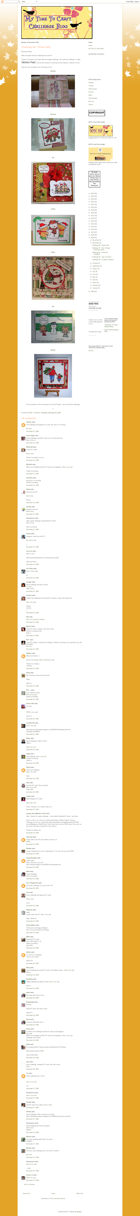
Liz (27, 1073)
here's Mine (30, 941)
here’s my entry (31, 602)
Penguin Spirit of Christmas (42, 660)
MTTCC (91, 351)
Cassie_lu (29, 1175)
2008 (92, 291)
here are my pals (31, 694)
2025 (92, 193)
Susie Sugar (30, 435)
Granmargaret (93, 98)
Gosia (28, 1029)
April (94, 280)
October (95, 263)
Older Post (79, 1193)
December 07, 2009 (32, 1088)
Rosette (28, 848)
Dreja (28, 1044)
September (96, 266)
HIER (42, 1051)
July (94, 271)
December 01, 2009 (32, 431)
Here (52, 629)
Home (53, 1193)
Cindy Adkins (30, 925)
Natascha (29, 910)
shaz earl (29, 837)
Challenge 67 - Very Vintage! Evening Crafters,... (101, 249)
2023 (92, 199)
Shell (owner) (93, 89)
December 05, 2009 (32, 879)
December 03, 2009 (32, 749)
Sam (27, 1062)
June (94, 274)
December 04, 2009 (32, 844)
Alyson (91, 104)
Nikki (28, 937)
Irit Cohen (29, 568)
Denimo (29, 1136)
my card (69, 467)
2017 (92, 215)
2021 (92, 204)
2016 (92, 218)
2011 (92, 232)
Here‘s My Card (31, 803)
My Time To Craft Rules (96, 48)
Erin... (28, 690)
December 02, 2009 (32, 591)
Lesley (28, 796)
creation (36, 957)
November (96, 243)
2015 (92, 221)
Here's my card (31, 747)
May (94, 277)
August (95, 269)
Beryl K (28, 626)
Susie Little (30, 703)
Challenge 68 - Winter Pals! (100, 245)
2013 (92, 226)
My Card (29, 1154)
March (95, 282)
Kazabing (29, 979)
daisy (28, 672)
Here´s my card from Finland (35, 619)
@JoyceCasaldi (31, 858)
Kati (27, 617)
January (95, 288)
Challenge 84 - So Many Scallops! (103, 259)
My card (28, 428)
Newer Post (26, 1193)
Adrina (28, 952)
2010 (92, 235)
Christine (29, 478)
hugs (36, 571)
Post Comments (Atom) (57, 1198)
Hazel (28, 992)
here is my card (54, 982)
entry (50, 1139)
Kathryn (29, 653)
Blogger (79, 1212)
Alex (27, 782)
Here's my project (31, 876)
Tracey (28, 533)
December (96, 240)
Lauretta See (30, 723)
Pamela (91, 92)
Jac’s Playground (32, 883)
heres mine (29, 496)
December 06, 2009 (32, 932)
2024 (92, 196)
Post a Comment (29, 1184)
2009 (92, 237)
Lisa (27, 892)
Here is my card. (41, 756)
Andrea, (29, 422)
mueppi (28, 582)
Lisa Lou (29, 551)
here (61, 438)
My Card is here (31, 540)
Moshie (28, 1148)
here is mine (48, 1105)
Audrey (28, 507)
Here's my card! (31, 772)
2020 (92, 207)
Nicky (28, 967)
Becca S (91, 101)
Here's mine (30, 453)
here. (48, 675)
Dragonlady (30, 1002)
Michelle (29, 464)
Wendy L (91, 82)
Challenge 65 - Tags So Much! (101, 257)
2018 (92, 213)
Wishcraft (29, 447)
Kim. (27, 640)
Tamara (91, 86)
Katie (28, 871)
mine (31, 511)
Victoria (29, 595)
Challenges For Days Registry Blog (111, 325)
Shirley (28, 1111)
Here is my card (31, 787)
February (96, 285)
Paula (28, 489)
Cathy (28, 754)
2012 (92, 229)
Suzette (28, 1102)
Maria (90, 95)
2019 (92, 210)
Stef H (28, 767)
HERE (31, 644)
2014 (92, 224)
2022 (92, 202)
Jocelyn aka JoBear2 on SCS (36, 813)
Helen (28, 738)
